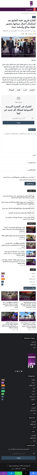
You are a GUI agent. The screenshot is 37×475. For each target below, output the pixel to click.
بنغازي (31, 90)
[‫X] (19, 371)
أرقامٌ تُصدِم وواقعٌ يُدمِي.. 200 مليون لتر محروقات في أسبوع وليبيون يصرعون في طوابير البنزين (13, 245)
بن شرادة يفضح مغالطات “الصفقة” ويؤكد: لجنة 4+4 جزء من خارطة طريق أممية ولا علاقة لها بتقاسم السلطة (13, 261)
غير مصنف (32, 281)
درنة (24, 90)
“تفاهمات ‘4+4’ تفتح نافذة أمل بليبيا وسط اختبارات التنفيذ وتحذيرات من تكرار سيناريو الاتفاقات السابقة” (14, 253)
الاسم (34, 155)
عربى (34, 347)
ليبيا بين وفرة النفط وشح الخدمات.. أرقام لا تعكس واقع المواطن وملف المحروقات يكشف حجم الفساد (13, 229)
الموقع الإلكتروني (32, 170)
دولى (33, 391)
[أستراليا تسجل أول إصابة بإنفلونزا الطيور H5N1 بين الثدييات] (31, 238)
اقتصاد (33, 273)
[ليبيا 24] (31, 3)
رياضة (33, 276)
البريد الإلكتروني (31, 162)
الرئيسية (32, 13)
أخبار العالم (26, 13)
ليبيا (22, 13)
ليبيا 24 (11, 90)
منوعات (33, 284)
